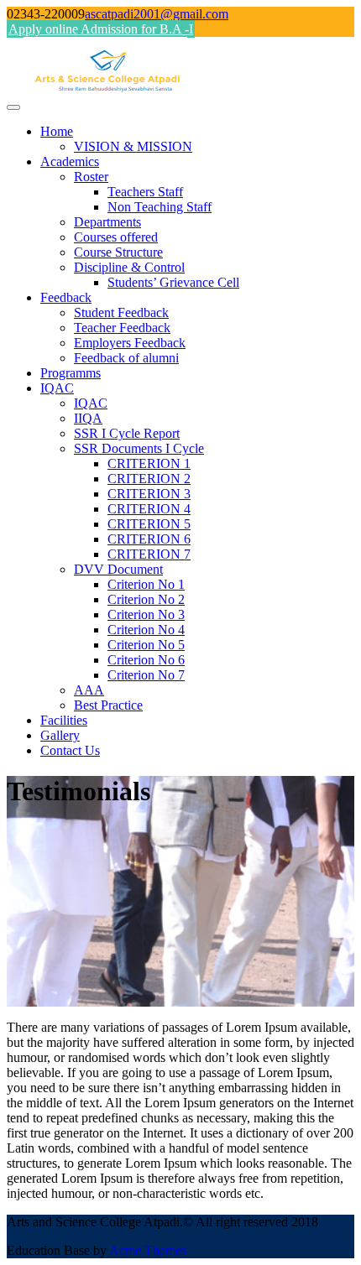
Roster (91, 176)
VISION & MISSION (133, 146)
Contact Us (70, 750)
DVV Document (118, 569)
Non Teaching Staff (159, 207)
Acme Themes (147, 1250)
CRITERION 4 (149, 509)
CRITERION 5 (149, 524)
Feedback (66, 297)
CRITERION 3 (149, 494)
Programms (70, 373)
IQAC (57, 388)
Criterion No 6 (146, 660)
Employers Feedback (130, 343)
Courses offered (116, 237)
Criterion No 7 (146, 675)
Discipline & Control (129, 267)
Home (56, 131)
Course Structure (118, 252)
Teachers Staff (145, 192)
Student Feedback (121, 312)
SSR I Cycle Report (127, 433)
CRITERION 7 (149, 554)
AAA (89, 690)
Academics (69, 161)
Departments (107, 222)
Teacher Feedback (122, 327)
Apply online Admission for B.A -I (100, 29)
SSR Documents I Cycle (139, 448)
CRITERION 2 (149, 478)
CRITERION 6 (149, 539)
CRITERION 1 (149, 463)
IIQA (88, 418)
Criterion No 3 (146, 614)
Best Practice (108, 705)
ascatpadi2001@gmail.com (156, 14)
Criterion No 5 (146, 645)
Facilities (63, 720)
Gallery (60, 735)
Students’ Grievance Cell (173, 282)
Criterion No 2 (146, 599)
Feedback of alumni (126, 358)
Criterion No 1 (146, 584)
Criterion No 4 (146, 629)
